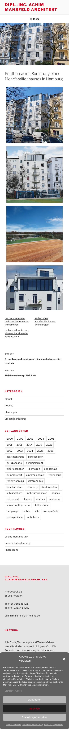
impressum (11, 549)
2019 (39, 444)
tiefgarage (12, 511)
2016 (19, 444)
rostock (40, 499)
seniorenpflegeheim (18, 505)
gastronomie (35, 481)
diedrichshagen (15, 468)
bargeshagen (35, 456)
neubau (9, 405)
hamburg (33, 487)
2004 (41, 438)
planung (27, 499)
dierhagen (34, 468)
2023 (20, 450)
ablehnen (34, 708)
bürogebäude (14, 462)
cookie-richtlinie (13, 724)
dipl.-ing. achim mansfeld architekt (31, 7)
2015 (9, 444)
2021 (49, 444)
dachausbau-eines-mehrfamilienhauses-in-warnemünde (17, 321)
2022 (10, 450)
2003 (30, 438)
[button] (64, 658)
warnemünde (50, 511)
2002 (20, 438)
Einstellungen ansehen (34, 717)
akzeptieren (34, 699)
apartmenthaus (15, 456)
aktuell (9, 399)
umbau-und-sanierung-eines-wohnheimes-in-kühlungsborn (16, 333)
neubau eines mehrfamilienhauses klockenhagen (45, 321)
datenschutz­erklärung (32, 724)
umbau (26, 511)
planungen (11, 412)
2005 (51, 438)
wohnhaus (33, 517)
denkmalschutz (34, 462)
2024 (30, 450)
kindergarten (49, 487)
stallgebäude (41, 505)
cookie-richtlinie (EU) (16, 536)
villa (37, 511)
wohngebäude (15, 517)
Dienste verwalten (13, 691)
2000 (10, 438)
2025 (40, 450)
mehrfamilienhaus (36, 493)
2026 (50, 450)
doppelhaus (50, 468)
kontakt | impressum (53, 724)
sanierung (54, 499)
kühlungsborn (14, 493)
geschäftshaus (15, 487)
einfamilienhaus (35, 475)
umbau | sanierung (15, 418)
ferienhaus (55, 475)
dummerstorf (14, 475)
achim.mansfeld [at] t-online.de (22, 615)
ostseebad (13, 499)
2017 (29, 444)
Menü (36, 18)
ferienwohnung (15, 481)
